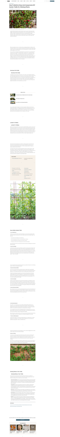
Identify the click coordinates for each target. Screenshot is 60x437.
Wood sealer (14, 173)
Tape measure (26, 168)
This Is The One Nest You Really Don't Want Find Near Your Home (33, 432)
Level (25, 176)
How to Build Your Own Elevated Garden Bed (21, 102)
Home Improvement (11, 3)
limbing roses (18, 398)
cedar (14, 168)
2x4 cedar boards (15, 158)
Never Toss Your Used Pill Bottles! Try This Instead (12, 432)
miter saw (30, 169)
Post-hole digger (26, 175)
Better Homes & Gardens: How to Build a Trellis (16, 406)
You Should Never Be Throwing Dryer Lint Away (25, 432)
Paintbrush (25, 178)
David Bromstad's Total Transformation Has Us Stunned (19, 432)
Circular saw (26, 169)
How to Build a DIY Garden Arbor (20, 98)
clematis (12, 381)
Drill (24, 172)
